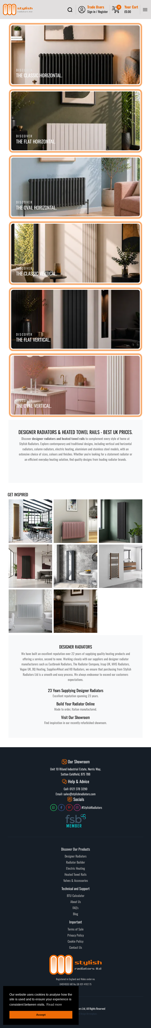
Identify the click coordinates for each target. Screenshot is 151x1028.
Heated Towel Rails (75, 874)
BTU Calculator (75, 895)
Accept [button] (41, 1014)
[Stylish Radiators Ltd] (17, 9)
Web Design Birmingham (86, 1013)
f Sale (80, 929)
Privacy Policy (75, 935)
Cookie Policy (75, 941)
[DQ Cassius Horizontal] (75, 521)
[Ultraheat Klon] (30, 611)
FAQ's (75, 907)
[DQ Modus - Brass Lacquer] (30, 521)
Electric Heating (75, 868)
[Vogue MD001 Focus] (120, 566)
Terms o (72, 929)
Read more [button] (54, 1004)
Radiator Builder (75, 862)
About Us (75, 901)
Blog (75, 913)
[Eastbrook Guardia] (30, 566)
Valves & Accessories (75, 880)
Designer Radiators (76, 856)
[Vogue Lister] (120, 521)
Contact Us (75, 947)
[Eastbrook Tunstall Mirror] (75, 566)
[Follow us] (53, 807)
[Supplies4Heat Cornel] (75, 611)
